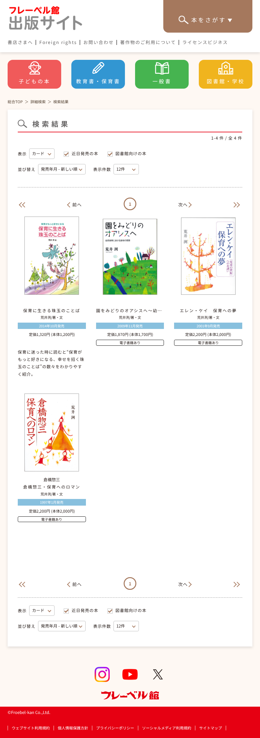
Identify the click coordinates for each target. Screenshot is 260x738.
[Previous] (21, 204)
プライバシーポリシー (115, 728)
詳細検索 (38, 101)
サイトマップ (210, 728)
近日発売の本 (85, 153)
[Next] (239, 204)
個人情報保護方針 (73, 728)
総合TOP (15, 101)
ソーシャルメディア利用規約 (166, 728)
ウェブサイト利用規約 (31, 728)
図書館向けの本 (130, 153)
